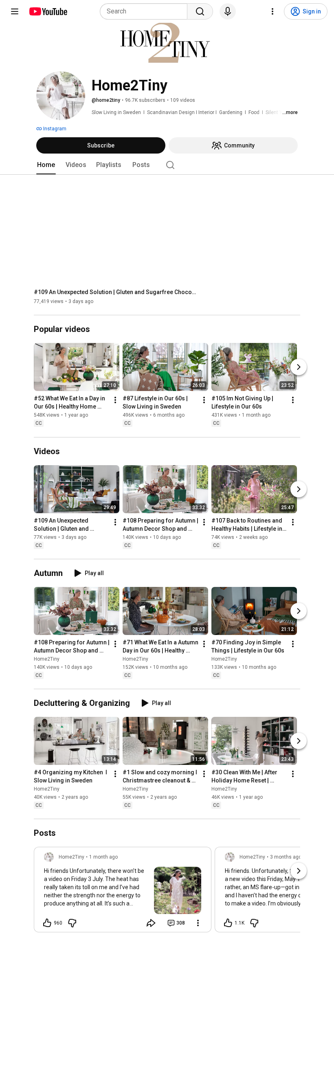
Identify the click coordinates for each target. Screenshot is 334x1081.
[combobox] (146, 11)
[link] (122, 892)
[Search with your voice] (228, 11)
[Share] (151, 923)
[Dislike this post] (72, 922)
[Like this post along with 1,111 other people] (228, 922)
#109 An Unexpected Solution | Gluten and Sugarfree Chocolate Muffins (115, 292)
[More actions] (115, 400)
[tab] (46, 165)
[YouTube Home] (48, 11)
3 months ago (285, 857)
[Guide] (15, 11)
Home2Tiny (46, 659)
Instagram (54, 129)
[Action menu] (198, 923)
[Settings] (272, 11)
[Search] (200, 11)
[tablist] (167, 165)
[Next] (298, 367)
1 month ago (103, 857)
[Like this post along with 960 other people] (47, 922)
